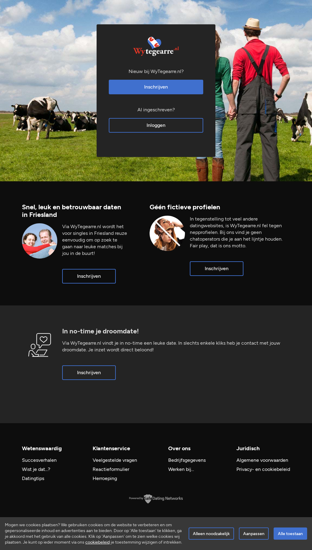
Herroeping (105, 478)
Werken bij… (181, 469)
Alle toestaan (290, 533)
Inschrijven (156, 87)
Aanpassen (253, 533)
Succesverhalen (39, 460)
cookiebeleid (97, 542)
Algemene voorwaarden (262, 460)
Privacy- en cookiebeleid (263, 469)
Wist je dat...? (36, 469)
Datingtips (33, 478)
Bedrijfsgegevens (187, 460)
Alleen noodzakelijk (211, 533)
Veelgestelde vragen (115, 460)
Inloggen (156, 125)
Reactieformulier (111, 469)
